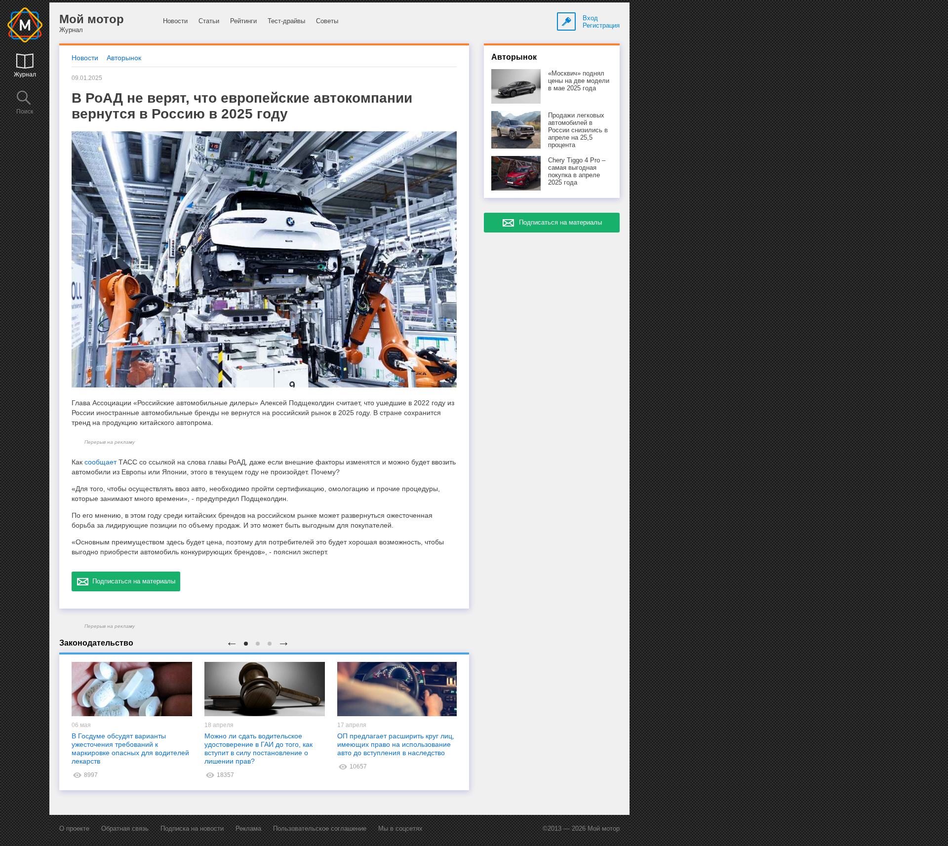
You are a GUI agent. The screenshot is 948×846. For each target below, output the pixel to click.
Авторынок (124, 58)
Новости (175, 21)
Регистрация (601, 25)
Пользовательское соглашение (319, 828)
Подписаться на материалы (131, 581)
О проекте (74, 828)
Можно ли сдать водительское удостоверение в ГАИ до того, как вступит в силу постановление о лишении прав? (258, 748)
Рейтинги (243, 21)
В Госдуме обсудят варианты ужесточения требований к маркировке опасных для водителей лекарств (130, 748)
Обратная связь (125, 828)
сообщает (100, 462)
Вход (590, 18)
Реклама (248, 828)
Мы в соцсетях (400, 828)
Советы (327, 21)
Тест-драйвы (286, 21)
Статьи (208, 21)
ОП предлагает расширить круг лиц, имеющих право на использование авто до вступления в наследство (395, 744)
